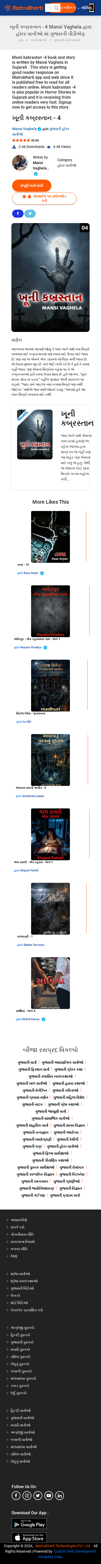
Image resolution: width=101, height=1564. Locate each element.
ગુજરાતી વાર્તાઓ (22, 1418)
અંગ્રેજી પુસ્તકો (22, 1328)
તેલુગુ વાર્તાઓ (20, 1461)
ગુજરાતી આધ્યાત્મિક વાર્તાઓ (62, 1062)
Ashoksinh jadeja (33, 796)
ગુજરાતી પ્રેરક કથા (68, 1069)
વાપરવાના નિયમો (23, 1242)
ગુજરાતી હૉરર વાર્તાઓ (62, 1146)
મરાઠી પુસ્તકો (20, 1349)
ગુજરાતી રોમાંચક (72, 1167)
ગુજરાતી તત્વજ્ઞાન (35, 1132)
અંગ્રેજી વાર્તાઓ (23, 1432)
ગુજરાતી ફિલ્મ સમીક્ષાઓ (51, 1153)
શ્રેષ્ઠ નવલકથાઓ (24, 1281)
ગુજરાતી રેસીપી (67, 1139)
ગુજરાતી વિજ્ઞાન (70, 1188)
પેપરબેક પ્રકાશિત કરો (27, 1310)
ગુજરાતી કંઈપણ (33, 1195)
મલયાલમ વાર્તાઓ (24, 1447)
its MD (27, 721)
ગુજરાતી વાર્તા (27, 1062)
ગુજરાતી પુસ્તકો (22, 1342)
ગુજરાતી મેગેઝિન (35, 1090)
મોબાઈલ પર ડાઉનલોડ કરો (49, 198)
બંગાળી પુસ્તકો (21, 1371)
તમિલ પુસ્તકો (20, 1357)
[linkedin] (59, 1495)
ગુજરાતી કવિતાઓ (65, 1090)
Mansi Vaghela (25, 129)
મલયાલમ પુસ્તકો (23, 1378)
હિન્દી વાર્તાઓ (21, 1411)
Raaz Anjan (31, 573)
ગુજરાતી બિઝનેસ (71, 1174)
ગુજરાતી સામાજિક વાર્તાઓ (51, 1118)
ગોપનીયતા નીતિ (22, 1234)
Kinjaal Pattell (29, 870)
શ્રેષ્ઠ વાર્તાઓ (20, 1274)
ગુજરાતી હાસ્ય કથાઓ (68, 1083)
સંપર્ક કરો (18, 1227)
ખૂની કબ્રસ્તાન (77, 418)
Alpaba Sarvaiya (33, 945)
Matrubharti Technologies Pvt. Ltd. (64, 1546)
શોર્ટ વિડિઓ (19, 1303)
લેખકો (15, 1295)
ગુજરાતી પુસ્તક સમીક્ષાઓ (35, 1167)
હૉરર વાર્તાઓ (66, 165)
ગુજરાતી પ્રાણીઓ (66, 1181)
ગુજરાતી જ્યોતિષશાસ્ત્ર (36, 1188)
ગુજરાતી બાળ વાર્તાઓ (31, 1083)
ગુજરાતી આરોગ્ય (66, 1132)
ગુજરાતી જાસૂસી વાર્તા (50, 1111)
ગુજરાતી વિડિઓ (22, 1288)
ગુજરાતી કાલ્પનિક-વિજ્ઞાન (35, 1174)
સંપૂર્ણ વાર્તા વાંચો (31, 185)
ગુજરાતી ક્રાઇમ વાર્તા (65, 1195)
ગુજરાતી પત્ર (32, 1146)
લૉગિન (86, 8)
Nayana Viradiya (31, 647)
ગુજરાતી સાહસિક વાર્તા (32, 1125)
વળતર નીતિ (19, 1249)
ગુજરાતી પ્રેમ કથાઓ (63, 1104)
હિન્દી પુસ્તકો (20, 1335)
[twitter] (37, 1495)
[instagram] (27, 1495)
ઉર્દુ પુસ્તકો (19, 1393)
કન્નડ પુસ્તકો (20, 1386)
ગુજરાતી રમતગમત (34, 1181)
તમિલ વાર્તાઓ (21, 1454)
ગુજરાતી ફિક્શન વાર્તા (33, 1069)
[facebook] (16, 1495)
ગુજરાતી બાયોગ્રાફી (37, 1139)
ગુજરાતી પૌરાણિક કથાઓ (50, 1160)
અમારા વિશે (19, 1220)
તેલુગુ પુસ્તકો (20, 1364)
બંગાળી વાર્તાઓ (21, 1440)
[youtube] (48, 1495)
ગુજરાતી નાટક (32, 1104)
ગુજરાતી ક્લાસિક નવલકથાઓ (50, 1076)
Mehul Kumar (31, 1019)
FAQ (14, 1256)
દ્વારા (20, 573)
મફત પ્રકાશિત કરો (63, 7)
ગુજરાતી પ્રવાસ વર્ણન (32, 1097)
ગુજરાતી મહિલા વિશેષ (68, 1097)
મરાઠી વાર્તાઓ (21, 1425)
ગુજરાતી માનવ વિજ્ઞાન (69, 1125)
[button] (56, 8)
